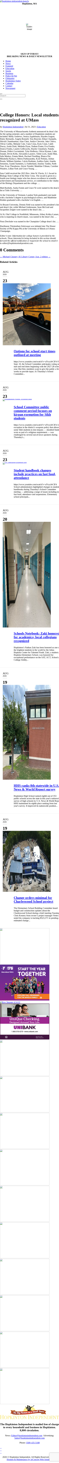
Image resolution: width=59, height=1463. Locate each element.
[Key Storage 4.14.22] (10, 1002)
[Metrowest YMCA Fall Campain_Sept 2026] (24, 1000)
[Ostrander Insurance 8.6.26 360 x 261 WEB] (24, 1221)
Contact (8, 86)
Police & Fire (11, 76)
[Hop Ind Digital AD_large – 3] (24, 1294)
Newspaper (10, 88)
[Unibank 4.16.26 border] (24, 1039)
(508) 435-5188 (33, 1443)
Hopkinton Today (13, 81)
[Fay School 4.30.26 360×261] (24, 1111)
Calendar (9, 83)
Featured (9, 66)
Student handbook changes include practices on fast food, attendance (35, 474)
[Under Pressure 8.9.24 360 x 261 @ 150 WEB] (24, 1367)
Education (9, 68)
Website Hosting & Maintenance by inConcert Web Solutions (32, 1458)
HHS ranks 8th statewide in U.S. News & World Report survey (36, 787)
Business (9, 73)
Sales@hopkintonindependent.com (29, 1438)
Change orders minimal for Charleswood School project (33, 899)
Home (8, 61)
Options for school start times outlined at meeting (34, 353)
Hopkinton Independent (13, 127)
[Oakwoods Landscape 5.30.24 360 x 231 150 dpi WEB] (24, 1257)
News (8, 63)
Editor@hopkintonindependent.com (26, 1435)
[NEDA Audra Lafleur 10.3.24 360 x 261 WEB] (24, 1330)
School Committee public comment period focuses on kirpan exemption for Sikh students (33, 412)
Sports (8, 71)
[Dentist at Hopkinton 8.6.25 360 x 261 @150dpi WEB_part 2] (24, 1075)
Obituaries (9, 78)
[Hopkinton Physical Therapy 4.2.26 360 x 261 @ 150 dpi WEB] (24, 1403)
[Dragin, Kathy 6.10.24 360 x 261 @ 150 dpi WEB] (24, 1184)
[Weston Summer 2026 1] (24, 1148)
